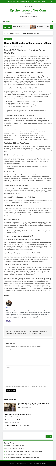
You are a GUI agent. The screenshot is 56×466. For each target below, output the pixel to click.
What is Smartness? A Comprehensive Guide (18, 414)
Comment (8, 350)
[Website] (9, 321)
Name (7, 367)
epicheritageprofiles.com (28, 10)
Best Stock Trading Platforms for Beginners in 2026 (32, 1)
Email (7, 374)
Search (6, 434)
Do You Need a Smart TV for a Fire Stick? (17, 425)
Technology (8, 39)
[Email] (7, 321)
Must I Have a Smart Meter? (13, 420)
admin (7, 46)
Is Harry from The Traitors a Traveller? (14, 445)
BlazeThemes (43, 463)
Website (8, 380)
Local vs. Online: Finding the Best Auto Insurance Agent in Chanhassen (22, 457)
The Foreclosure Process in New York (15, 26)
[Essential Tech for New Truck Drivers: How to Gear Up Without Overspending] (29, 28)
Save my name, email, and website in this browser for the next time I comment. (26, 386)
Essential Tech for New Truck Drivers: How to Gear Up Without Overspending (23, 451)
